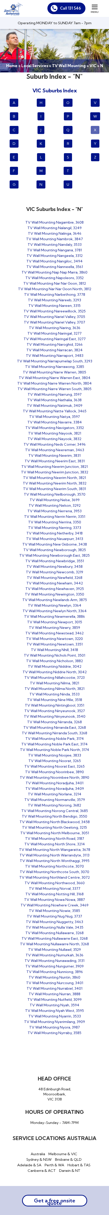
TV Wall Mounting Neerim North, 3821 (54, 477)
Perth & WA (54, 1165)
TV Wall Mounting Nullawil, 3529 (54, 949)
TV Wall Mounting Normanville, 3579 (54, 799)
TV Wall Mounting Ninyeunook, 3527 (54, 711)
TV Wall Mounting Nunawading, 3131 (54, 960)
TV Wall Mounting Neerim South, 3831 (54, 489)
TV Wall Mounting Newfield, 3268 (54, 577)
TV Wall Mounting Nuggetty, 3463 (54, 922)
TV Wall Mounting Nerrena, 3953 (54, 511)
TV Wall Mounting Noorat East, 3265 (54, 766)
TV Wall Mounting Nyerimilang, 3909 (54, 1021)
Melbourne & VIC (62, 1154)
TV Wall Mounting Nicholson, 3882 (54, 661)
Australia (38, 1154)
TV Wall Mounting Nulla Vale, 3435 (54, 927)
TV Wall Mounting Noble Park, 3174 (54, 738)
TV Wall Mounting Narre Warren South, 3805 (54, 389)
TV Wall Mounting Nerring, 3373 (54, 527)
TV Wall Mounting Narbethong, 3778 (54, 294)
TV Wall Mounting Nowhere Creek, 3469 (54, 905)
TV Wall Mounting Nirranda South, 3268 (54, 733)
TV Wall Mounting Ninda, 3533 (54, 694)
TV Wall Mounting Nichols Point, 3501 (54, 655)
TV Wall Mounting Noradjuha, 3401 (54, 783)
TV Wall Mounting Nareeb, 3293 (54, 300)
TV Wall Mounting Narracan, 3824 (54, 350)
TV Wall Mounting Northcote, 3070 (54, 866)
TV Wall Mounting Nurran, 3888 (54, 994)
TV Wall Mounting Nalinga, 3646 (54, 233)
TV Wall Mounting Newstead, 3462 (54, 633)
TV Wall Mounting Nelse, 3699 (55, 500)
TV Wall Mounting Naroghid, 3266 (55, 344)
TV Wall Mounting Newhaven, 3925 (54, 588)
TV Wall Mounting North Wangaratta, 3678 (54, 849)
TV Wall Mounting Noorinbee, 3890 (54, 772)
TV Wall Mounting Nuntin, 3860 (54, 977)
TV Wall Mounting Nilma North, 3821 (54, 688)
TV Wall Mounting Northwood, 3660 (55, 883)
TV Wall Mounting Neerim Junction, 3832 (54, 472)
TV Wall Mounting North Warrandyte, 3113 (54, 855)
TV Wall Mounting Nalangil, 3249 (54, 228)
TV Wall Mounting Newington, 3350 (54, 594)
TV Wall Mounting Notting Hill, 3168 (54, 894)
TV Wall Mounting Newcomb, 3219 (54, 572)
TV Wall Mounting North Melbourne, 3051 (54, 833)
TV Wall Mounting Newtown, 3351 (55, 644)
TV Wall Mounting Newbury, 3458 (55, 566)
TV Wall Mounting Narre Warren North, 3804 (54, 383)
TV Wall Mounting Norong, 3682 (54, 805)
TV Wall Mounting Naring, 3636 (54, 328)
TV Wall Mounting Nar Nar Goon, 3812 (54, 283)
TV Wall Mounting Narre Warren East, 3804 (54, 377)
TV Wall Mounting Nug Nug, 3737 (54, 916)
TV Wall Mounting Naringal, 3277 (54, 333)
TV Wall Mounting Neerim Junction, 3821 (54, 466)
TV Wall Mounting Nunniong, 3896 (54, 971)
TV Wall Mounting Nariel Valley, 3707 (54, 322)
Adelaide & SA (29, 1165)
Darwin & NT (69, 1170)
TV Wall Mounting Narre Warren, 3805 (54, 372)
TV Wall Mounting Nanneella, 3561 (54, 266)
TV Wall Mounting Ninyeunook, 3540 (54, 716)
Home (11, 65)
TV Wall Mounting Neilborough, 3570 (54, 494)
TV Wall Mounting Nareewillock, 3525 (55, 311)
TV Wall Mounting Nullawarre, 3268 (54, 933)
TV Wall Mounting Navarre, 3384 (54, 422)
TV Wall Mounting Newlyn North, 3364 (55, 611)
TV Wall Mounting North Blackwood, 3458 (55, 822)
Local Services (34, 65)
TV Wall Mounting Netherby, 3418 (54, 533)
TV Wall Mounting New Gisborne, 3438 (54, 544)
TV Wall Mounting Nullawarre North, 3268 (54, 944)
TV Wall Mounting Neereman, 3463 (54, 450)
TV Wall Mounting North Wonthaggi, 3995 (54, 860)
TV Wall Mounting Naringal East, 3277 (55, 339)
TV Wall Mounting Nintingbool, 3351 (54, 705)
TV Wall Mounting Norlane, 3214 (54, 794)
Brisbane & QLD (68, 1159)
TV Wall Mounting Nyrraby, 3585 (54, 1033)
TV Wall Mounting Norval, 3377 (54, 888)
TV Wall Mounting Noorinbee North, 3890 (54, 777)
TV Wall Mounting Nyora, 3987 (54, 1027)
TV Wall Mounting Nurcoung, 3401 (54, 983)
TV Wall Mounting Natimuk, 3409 (54, 405)
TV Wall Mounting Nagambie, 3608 (54, 222)
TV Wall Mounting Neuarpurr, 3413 (54, 538)
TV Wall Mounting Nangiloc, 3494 (54, 261)
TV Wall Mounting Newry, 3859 (54, 627)
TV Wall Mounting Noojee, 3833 (54, 755)
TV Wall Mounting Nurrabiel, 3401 (54, 988)
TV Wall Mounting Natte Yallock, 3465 (54, 411)
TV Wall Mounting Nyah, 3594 (54, 1005)
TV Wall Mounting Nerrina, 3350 (54, 522)
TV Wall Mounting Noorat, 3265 (54, 761)
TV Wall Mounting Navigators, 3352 (54, 427)
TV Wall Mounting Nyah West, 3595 (54, 1010)
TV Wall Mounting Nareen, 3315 (54, 305)
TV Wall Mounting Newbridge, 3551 (54, 561)
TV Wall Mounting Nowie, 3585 (54, 910)
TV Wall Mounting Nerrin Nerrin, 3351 (54, 516)
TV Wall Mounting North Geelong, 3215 (54, 827)
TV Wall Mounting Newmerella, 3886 (54, 616)
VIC (92, 65)
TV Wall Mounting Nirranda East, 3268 (54, 727)
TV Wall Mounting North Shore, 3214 (54, 844)
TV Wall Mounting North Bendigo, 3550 (54, 816)
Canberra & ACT (42, 1170)
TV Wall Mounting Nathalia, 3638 (54, 400)
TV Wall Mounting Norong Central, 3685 (54, 810)
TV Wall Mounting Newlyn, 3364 (54, 605)
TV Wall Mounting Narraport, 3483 (54, 355)
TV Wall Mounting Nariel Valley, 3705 (54, 316)
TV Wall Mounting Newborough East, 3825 (54, 555)
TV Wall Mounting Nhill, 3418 (54, 649)
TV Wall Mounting (69, 65)
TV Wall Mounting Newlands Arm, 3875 (54, 600)
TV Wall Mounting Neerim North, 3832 (54, 483)
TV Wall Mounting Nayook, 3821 (54, 433)
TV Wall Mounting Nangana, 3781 (54, 250)
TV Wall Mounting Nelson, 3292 (55, 505)
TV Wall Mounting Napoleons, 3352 (54, 278)
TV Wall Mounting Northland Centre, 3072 (54, 877)
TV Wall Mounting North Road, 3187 (54, 838)
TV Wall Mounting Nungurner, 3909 (54, 966)
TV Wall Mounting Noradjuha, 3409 (54, 788)
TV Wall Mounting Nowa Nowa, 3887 (54, 899)
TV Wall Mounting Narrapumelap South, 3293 (54, 361)
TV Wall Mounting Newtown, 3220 (54, 638)
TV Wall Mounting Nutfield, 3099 (54, 999)
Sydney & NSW (39, 1159)
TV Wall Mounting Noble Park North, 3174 (54, 749)
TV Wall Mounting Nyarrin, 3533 (54, 1016)
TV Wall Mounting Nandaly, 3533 (55, 244)
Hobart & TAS (78, 1165)
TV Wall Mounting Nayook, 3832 (54, 439)
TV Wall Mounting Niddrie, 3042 (54, 666)
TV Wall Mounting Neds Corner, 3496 (55, 444)
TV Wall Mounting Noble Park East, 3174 (54, 744)
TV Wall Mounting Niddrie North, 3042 (55, 672)
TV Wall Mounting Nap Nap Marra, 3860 (54, 272)
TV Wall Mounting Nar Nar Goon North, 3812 (54, 289)
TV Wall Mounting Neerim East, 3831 (55, 461)
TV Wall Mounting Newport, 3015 (54, 622)
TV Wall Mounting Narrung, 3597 (55, 394)
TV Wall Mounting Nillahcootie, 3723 (54, 677)
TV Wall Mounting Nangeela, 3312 (55, 255)
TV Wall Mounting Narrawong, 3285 (54, 366)
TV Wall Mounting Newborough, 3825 (54, 550)
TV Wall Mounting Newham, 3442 (54, 583)
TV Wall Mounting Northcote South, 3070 (54, 872)
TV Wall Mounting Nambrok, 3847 (54, 239)
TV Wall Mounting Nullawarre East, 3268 (55, 938)
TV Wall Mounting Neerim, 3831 (54, 455)
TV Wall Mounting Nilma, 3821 (54, 683)
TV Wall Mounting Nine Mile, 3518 (54, 699)
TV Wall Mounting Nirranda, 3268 (54, 722)
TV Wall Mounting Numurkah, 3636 (54, 955)
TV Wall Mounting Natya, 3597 (54, 416)
